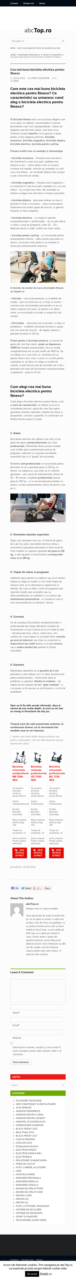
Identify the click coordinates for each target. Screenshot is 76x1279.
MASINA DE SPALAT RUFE (29, 1188)
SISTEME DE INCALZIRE (28, 1209)
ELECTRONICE (24, 1157)
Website (17, 1037)
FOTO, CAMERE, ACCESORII (31, 1167)
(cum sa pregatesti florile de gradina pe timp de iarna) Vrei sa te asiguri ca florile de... (42, 48)
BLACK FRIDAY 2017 (26, 1136)
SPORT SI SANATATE (52, 55)
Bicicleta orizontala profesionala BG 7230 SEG (57, 773)
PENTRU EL (22, 1202)
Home (42, 3)
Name (16, 1012)
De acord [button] (32, 1274)
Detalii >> (46, 1273)
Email (16, 1025)
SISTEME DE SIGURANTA (29, 1213)
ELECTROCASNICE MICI (29, 1153)
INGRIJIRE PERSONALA (29, 55)
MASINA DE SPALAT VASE (29, 1192)
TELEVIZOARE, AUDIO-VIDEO (31, 1220)
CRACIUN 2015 (24, 1143)
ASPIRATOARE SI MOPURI (29, 1125)
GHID (18, 1171)
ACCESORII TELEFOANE (29, 1100)
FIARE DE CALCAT (25, 1164)
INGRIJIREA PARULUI (27, 1181)
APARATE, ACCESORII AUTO (30, 1121)
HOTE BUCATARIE (25, 1174)
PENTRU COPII (24, 1195)
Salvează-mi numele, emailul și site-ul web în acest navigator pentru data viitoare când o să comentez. (37, 1051)
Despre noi (28, 3)
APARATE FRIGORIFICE (28, 1111)
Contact (14, 3)
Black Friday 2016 (25, 1132)
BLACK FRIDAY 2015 (26, 1128)
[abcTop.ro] (38, 30)
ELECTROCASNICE (26, 1150)
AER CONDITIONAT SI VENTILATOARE (36, 1104)
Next (14, 48)
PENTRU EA (22, 1199)
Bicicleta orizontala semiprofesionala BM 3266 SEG (23, 773)
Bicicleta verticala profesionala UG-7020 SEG (39, 773)
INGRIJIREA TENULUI (27, 1185)
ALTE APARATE (24, 1107)
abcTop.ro (32, 903)
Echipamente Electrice (27, 1146)
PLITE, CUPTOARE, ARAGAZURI (32, 1206)
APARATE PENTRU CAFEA (30, 1114)
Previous (11, 48)
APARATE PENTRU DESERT (30, 1118)
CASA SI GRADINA (25, 1139)
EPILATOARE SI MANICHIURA (31, 1160)
